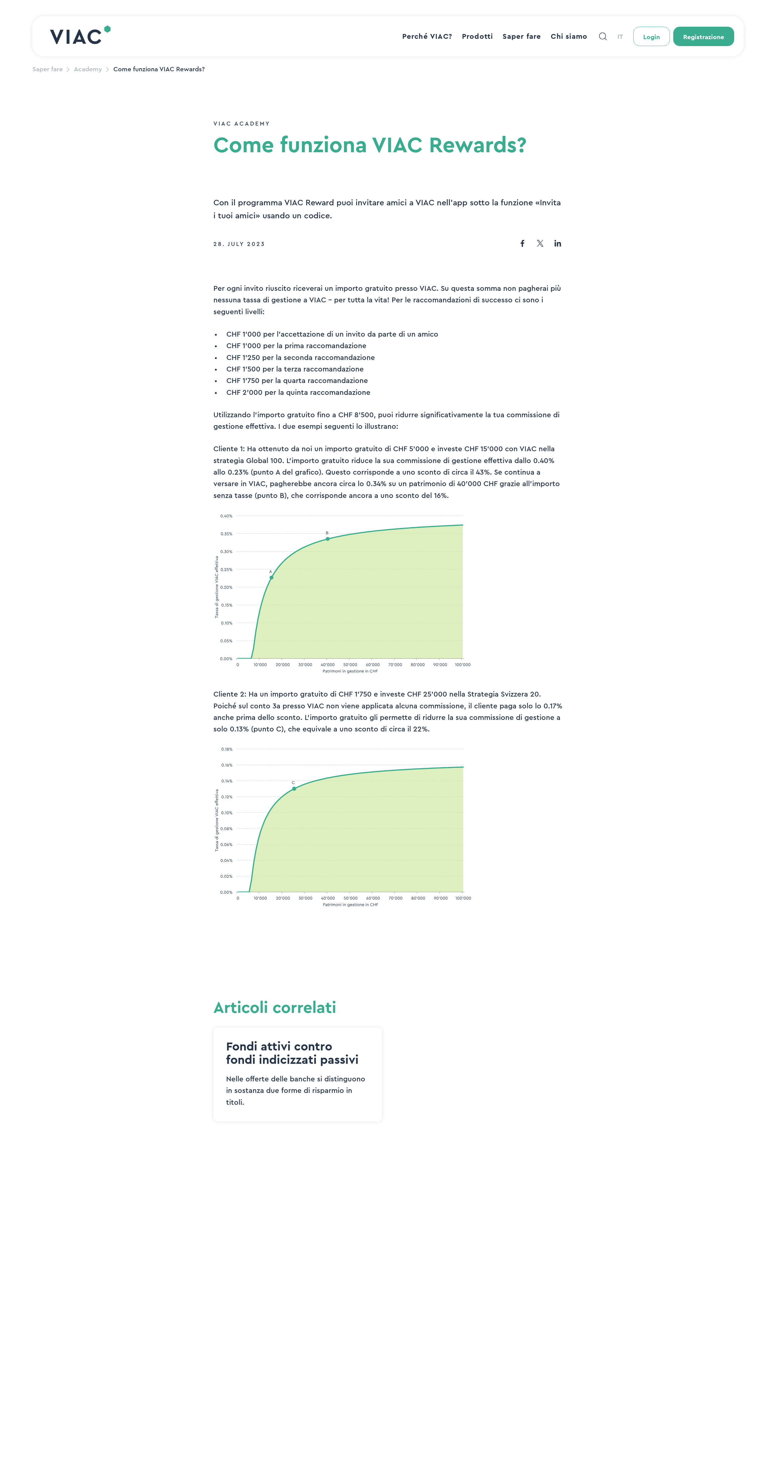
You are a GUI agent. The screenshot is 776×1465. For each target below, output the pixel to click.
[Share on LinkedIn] (558, 244)
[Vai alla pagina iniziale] (80, 36)
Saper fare (47, 69)
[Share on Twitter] (540, 244)
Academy (88, 69)
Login (651, 37)
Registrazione (703, 37)
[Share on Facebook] (522, 244)
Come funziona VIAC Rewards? (159, 69)
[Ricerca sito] (603, 36)
